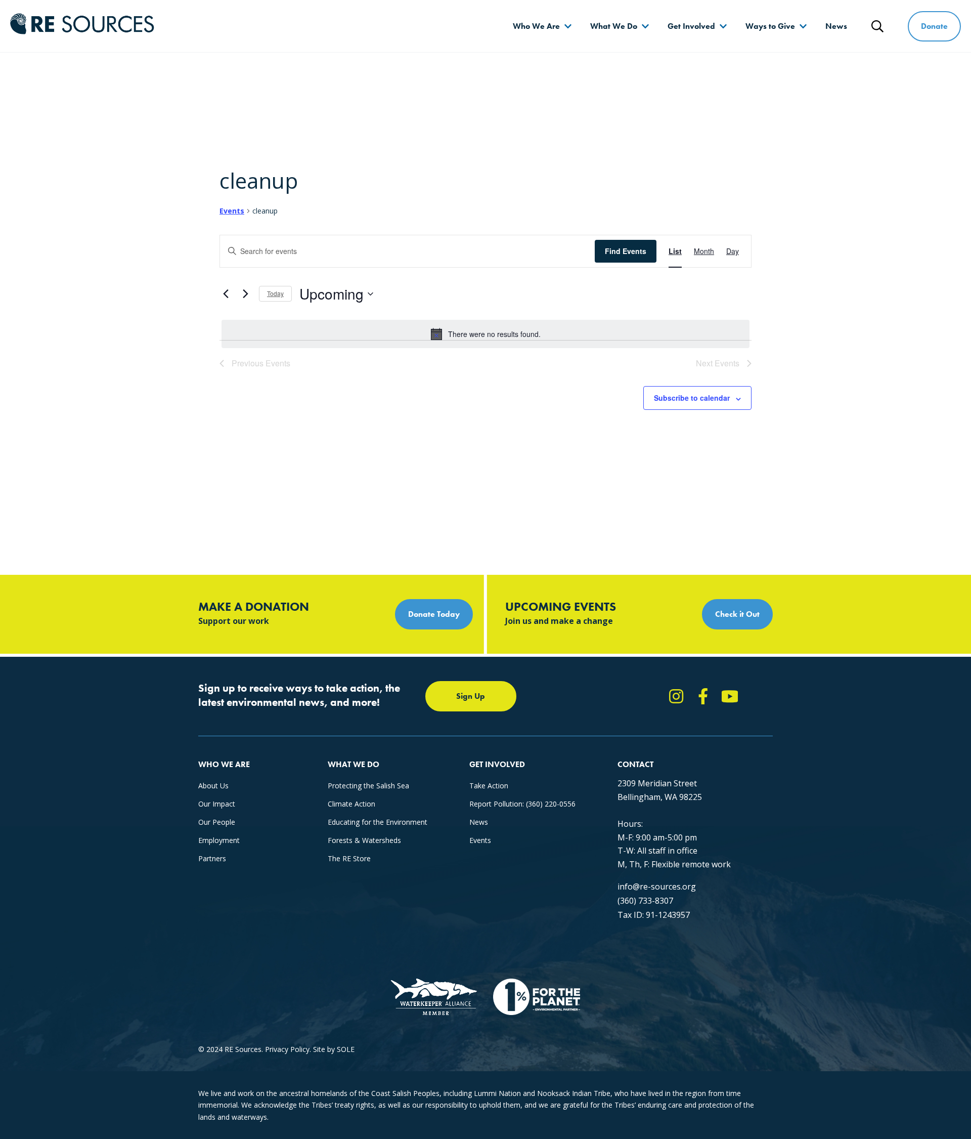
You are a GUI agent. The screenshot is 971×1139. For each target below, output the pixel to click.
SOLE (346, 1049)
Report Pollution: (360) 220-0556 (522, 804)
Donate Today (434, 614)
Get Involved (691, 26)
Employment (219, 840)
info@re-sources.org (656, 886)
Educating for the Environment (377, 822)
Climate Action (351, 804)
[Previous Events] (225, 294)
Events (231, 211)
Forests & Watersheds (364, 840)
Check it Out (737, 614)
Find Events (625, 251)
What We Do (613, 26)
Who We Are (536, 26)
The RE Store (349, 858)
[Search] (877, 26)
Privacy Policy (287, 1049)
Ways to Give (770, 26)
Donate (934, 26)
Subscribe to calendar (692, 398)
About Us (213, 785)
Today (275, 293)
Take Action (488, 785)
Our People (216, 822)
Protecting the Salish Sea (368, 785)
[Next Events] (245, 294)
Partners (212, 858)
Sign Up (470, 696)
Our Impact (216, 804)
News (836, 26)
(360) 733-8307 (645, 900)
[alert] (485, 334)
